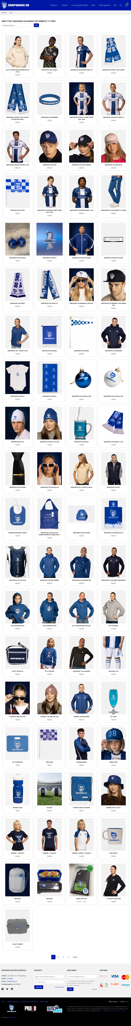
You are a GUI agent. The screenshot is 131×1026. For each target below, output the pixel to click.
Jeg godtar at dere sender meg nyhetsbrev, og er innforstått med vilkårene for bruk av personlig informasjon (81, 983)
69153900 (10, 978)
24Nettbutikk (12, 1017)
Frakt (3, 1002)
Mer (115, 5)
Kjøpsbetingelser (13, 1002)
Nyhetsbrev (44, 1002)
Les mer (94, 989)
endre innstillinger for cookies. (117, 1011)
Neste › (75, 957)
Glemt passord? (59, 987)
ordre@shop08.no (12, 981)
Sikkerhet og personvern (29, 1002)
